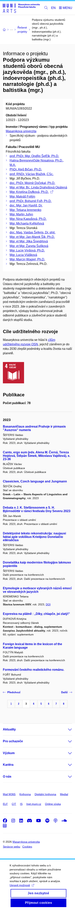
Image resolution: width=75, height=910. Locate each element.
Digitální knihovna (45, 794)
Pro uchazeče (13, 741)
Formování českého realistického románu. (33, 669)
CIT (14, 803)
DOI (48, 604)
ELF (5, 803)
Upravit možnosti (20, 885)
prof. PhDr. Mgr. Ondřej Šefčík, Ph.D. (34, 156)
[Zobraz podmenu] (66, 729)
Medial (64, 794)
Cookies (27, 846)
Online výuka (53, 803)
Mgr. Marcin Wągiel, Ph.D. (27, 259)
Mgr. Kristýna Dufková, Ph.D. (29, 192)
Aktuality (9, 729)
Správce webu (11, 846)
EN (53, 8)
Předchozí (13, 692)
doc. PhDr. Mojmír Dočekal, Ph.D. (32, 183)
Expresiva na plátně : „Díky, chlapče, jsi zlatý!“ (36, 613)
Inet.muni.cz (33, 803)
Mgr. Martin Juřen (21, 214)
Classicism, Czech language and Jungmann (35, 481)
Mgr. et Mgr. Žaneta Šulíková (29, 246)
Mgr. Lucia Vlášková (23, 255)
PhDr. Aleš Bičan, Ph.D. (26, 169)
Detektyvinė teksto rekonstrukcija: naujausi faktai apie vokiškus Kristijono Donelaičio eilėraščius (34, 537)
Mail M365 (9, 794)
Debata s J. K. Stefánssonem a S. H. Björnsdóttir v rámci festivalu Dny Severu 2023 (36, 509)
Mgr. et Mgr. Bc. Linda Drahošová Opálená (38, 187)
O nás (7, 776)
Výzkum (9, 753)
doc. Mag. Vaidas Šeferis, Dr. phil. (32, 232)
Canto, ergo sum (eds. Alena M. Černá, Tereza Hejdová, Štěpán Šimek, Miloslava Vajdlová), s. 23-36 (36, 456)
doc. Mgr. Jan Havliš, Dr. (26, 205)
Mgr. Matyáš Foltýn (22, 196)
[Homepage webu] (21, 8)
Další (64, 692)
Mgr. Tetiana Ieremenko (25, 210)
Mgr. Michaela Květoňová (27, 223)
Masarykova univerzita (21, 131)
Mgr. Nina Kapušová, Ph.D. (28, 218)
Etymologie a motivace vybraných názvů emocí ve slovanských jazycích (37, 590)
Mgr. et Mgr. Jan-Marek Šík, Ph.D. (32, 237)
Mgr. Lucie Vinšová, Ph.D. (27, 250)
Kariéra (8, 764)
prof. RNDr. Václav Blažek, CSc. (31, 174)
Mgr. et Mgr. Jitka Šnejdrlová (29, 241)
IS (21, 803)
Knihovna (25, 794)
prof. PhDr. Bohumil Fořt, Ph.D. (31, 201)
